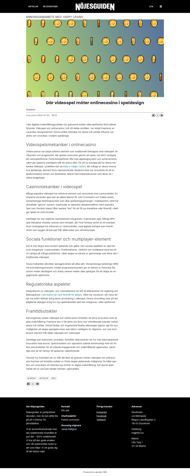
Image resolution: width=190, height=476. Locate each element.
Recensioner (50, 6)
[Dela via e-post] (162, 115)
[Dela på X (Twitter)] (157, 115)
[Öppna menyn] (161, 6)
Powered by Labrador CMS (95, 472)
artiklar (43, 378)
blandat (32, 378)
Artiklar (33, 6)
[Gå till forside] (95, 6)
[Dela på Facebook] (153, 115)
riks (54, 378)
